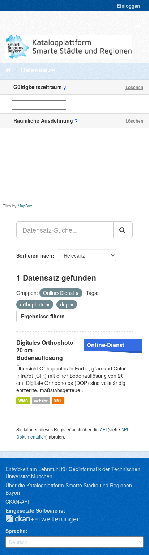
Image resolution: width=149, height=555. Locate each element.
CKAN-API (17, 501)
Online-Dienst (106, 344)
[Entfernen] (77, 293)
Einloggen (128, 5)
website (41, 400)
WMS (23, 400)
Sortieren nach (34, 255)
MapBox (25, 205)
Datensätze (38, 70)
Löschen (134, 87)
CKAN (48, 519)
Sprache (15, 530)
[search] (123, 229)
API (103, 429)
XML (58, 400)
